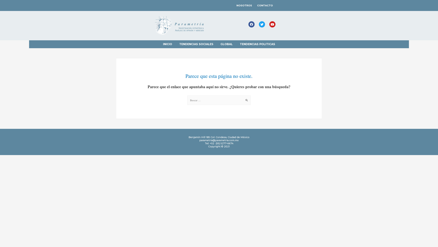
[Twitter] (262, 24)
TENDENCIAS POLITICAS (257, 44)
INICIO (167, 44)
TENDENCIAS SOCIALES (196, 44)
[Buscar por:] (219, 100)
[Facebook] (251, 24)
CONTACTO (265, 5)
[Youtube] (272, 24)
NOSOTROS (244, 5)
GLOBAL (227, 44)
